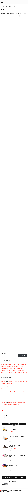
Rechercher (3, 353)
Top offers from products (9, 417)
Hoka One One (14, 433)
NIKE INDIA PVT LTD (15, 484)
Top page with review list (9, 415)
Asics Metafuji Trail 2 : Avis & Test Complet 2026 (12, 370)
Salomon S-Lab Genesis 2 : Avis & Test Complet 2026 (14, 372)
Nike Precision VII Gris (14, 481)
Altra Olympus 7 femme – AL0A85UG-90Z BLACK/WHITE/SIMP (15, 465)
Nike (10, 484)
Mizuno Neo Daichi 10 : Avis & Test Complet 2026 (13, 366)
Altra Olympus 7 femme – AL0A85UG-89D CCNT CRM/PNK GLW (17, 455)
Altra (10, 450)
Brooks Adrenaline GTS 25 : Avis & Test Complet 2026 (14, 364)
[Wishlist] (2, 491)
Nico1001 (3, 381)
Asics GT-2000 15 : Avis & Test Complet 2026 (12, 368)
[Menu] (1, 2)
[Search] (25, 2)
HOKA (10, 433)
